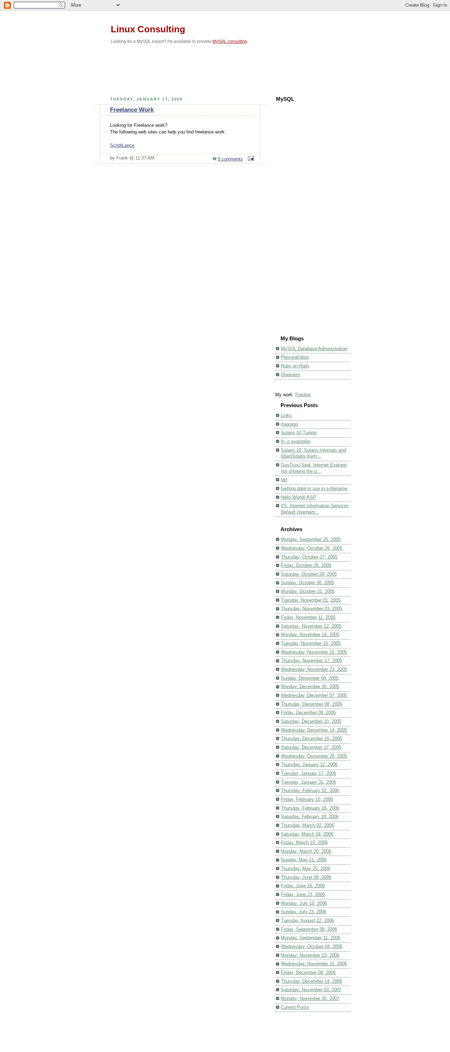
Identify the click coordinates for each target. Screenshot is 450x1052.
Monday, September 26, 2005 (311, 539)
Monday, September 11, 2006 (310, 937)
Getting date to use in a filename (314, 488)
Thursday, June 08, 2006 (306, 877)
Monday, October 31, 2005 (308, 591)
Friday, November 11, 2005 (308, 617)
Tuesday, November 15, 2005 (311, 643)
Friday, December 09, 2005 (308, 712)
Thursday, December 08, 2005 (311, 704)
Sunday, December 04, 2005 (310, 678)
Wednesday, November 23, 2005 (314, 669)
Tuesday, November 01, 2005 (311, 600)
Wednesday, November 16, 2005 (314, 652)
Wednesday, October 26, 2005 (311, 548)
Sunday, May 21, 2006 (304, 859)
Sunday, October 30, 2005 (307, 582)
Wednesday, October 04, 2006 (311, 946)
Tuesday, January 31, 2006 (308, 782)
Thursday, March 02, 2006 (307, 825)
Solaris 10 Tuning (298, 432)
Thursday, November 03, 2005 (311, 608)
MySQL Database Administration (314, 348)
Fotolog (302, 394)
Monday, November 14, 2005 (310, 634)
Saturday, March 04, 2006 (307, 834)
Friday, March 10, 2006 (304, 842)
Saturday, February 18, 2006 (310, 816)
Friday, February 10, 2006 (307, 799)
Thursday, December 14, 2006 (311, 981)
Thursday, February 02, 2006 (310, 790)
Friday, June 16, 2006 (303, 885)
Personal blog (295, 357)
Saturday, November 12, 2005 (311, 626)
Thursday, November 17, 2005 (311, 660)
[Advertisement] (225, 68)
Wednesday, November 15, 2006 (314, 963)
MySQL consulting (229, 41)
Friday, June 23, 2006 (303, 894)
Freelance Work (132, 109)
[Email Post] (250, 159)
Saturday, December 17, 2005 (311, 747)
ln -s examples (296, 441)
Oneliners (290, 374)
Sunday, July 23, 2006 (303, 911)
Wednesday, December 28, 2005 (314, 756)
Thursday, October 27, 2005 (309, 557)
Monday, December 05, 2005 (310, 686)
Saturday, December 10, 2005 (311, 721)
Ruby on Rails (295, 366)
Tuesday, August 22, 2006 (307, 920)
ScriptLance (122, 145)
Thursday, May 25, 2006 (305, 868)
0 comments (230, 159)
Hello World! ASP (298, 497)
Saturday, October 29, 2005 (309, 574)
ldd (284, 479)
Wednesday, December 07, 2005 (314, 695)
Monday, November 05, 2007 (310, 998)
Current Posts (295, 1007)
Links (286, 415)
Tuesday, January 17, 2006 (308, 773)
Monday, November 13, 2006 (310, 955)
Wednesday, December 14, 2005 (314, 730)
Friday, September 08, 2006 (309, 929)
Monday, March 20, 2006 (306, 851)
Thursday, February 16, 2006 (310, 808)
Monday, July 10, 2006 (304, 903)
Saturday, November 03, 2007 (311, 989)
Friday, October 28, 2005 (306, 565)
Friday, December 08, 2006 (308, 972)
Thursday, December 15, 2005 (311, 738)
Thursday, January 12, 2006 (309, 764)
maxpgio (289, 424)
